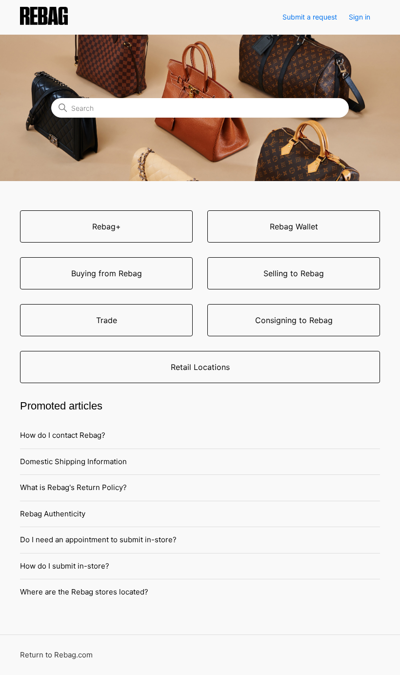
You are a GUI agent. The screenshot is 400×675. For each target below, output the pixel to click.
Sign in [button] (359, 17)
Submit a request (309, 17)
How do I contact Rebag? (62, 435)
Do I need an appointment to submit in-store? (98, 539)
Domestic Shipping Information (73, 461)
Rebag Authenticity (52, 513)
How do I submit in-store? (64, 566)
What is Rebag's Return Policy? (73, 487)
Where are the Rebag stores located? (84, 591)
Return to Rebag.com (56, 654)
